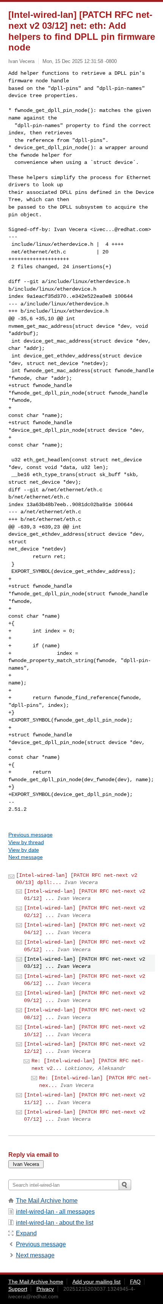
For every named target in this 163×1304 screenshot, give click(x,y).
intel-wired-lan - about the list (54, 1222)
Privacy (45, 1289)
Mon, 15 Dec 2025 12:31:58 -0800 (79, 61)
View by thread (26, 842)
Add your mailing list (96, 1282)
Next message (25, 857)
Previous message (30, 835)
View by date (23, 850)
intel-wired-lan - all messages (55, 1211)
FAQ (135, 1282)
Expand (26, 1233)
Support (17, 1289)
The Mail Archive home (47, 1200)
